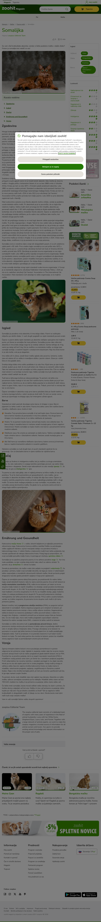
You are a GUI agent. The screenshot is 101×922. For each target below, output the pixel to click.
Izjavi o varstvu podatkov (66, 153)
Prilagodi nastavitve (51, 159)
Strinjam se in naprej (50, 166)
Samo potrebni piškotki (50, 174)
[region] (50, 155)
